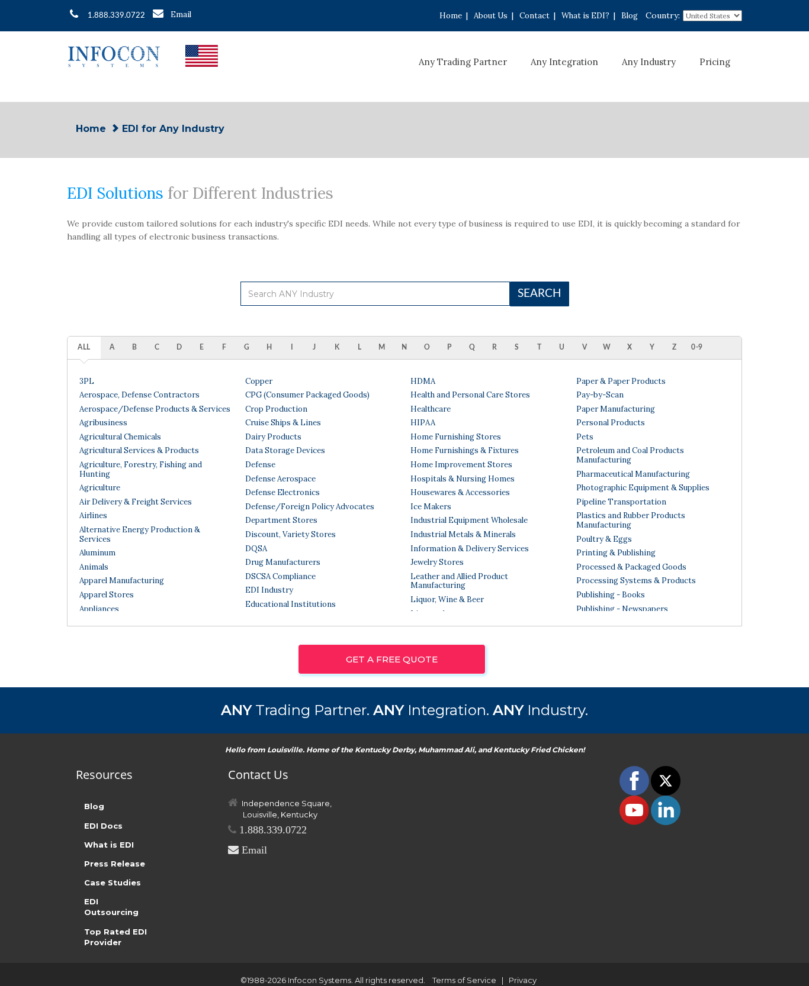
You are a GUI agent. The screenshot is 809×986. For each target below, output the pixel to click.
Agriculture (99, 488)
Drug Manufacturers (282, 562)
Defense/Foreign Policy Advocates (309, 507)
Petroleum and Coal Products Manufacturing (630, 455)
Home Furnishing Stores (455, 437)
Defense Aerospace (280, 479)
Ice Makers (430, 507)
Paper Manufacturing (615, 409)
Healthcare (430, 409)
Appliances (99, 609)
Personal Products (610, 423)
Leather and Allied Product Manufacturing (459, 581)
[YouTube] (635, 809)
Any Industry (649, 61)
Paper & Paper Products (621, 381)
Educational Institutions (290, 604)
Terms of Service (464, 980)
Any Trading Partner (463, 61)
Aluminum (97, 553)
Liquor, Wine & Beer (447, 599)
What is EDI (109, 844)
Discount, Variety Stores (290, 534)
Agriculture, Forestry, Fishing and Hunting (140, 469)
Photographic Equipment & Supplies (643, 488)
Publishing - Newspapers (622, 609)
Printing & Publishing (616, 553)
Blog (629, 16)
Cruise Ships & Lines (283, 423)
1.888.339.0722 (116, 16)
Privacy (523, 980)
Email (181, 14)
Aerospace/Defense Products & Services (154, 409)
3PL (86, 381)
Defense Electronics (282, 492)
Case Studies (112, 882)
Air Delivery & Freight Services (135, 502)
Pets (584, 437)
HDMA (422, 381)
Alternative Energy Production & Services (139, 534)
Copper (258, 381)
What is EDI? (585, 16)
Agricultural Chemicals (120, 437)
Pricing (714, 61)
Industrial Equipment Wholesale (469, 520)
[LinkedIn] (665, 809)
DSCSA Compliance (280, 576)
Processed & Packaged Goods (631, 567)
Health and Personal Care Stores (470, 395)
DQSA (256, 549)
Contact (534, 16)
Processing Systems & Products (636, 581)
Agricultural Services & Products (139, 450)
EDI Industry (269, 590)
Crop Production (276, 409)
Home (450, 16)
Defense (260, 465)
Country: (663, 15)
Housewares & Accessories (460, 492)
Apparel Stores (106, 595)
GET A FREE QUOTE (392, 659)
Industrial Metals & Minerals (463, 534)
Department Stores (281, 520)
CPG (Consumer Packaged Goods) (307, 395)
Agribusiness (103, 423)
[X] (665, 780)
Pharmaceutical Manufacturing (633, 474)
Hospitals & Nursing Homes (462, 479)
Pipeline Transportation (621, 502)
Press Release (114, 863)
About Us (491, 16)
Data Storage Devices (285, 450)
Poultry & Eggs (604, 539)
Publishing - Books (610, 595)
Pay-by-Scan (600, 395)
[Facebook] (635, 780)
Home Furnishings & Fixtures (464, 450)
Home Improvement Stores (461, 465)
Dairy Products (273, 437)
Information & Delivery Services (469, 549)
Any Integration (564, 61)
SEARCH (539, 293)
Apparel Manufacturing (121, 581)
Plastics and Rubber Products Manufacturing (630, 520)
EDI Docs (103, 825)
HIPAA (422, 423)
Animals (93, 567)
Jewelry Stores (437, 562)
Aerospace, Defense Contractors (139, 395)
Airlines (93, 515)
